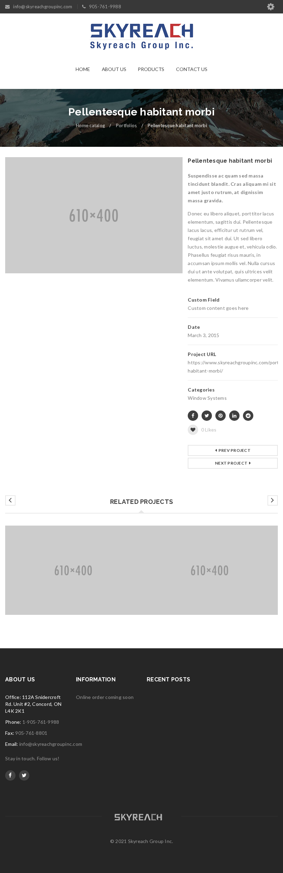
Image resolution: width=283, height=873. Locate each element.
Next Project (231, 463)
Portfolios (126, 125)
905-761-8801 (31, 733)
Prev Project (234, 450)
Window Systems (207, 398)
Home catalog (90, 125)
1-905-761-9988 (40, 722)
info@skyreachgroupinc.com (50, 744)
